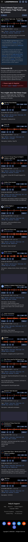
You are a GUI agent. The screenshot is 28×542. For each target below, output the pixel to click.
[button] (26, 2)
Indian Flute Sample (10, 182)
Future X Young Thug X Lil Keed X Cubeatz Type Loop (13, 157)
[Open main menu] (2, 2)
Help (5, 506)
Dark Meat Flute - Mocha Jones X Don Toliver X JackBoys (15, 452)
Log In (9, 85)
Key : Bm (8, 243)
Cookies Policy (9, 513)
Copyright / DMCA (14, 508)
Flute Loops (18, 31)
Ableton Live (17, 33)
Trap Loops (12, 31)
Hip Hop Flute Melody (10, 102)
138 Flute (6, 478)
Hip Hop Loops (13, 115)
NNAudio (8, 455)
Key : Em (8, 265)
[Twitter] (19, 523)
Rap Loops (12, 326)
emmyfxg (8, 207)
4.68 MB (3, 243)
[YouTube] (9, 523)
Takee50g (8, 184)
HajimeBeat (8, 392)
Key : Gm (8, 467)
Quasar (6, 337)
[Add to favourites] (10, 26)
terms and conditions (16, 56)
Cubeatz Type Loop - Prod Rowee (13, 19)
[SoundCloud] (24, 523)
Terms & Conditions (9, 511)
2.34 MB (3, 138)
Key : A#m (8, 438)
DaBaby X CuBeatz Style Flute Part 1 (14, 285)
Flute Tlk (6, 124)
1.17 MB (3, 33)
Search (25, 15)
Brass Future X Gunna (10, 251)
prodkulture (9, 287)
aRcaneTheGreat (10, 315)
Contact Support (18, 506)
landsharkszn (9, 160)
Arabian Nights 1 (9, 206)
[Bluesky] (14, 523)
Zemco (7, 480)
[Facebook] (4, 523)
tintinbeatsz (8, 426)
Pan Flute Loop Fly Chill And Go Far (14, 359)
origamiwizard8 (9, 339)
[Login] (20, 2)
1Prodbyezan (9, 253)
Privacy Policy (19, 511)
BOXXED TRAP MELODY (10, 391)
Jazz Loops (12, 194)
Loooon (7, 20)
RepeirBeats (8, 361)
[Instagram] (14, 527)
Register (15, 85)
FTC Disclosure (18, 513)
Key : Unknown (9, 33)
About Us (10, 506)
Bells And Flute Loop (10, 229)
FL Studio (12, 138)
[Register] (23, 2)
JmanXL (7, 104)
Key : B (7, 351)
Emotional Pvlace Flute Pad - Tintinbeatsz (12, 424)
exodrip (7, 126)
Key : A (7, 138)
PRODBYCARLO (9, 231)
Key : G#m (8, 299)
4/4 (23, 31)
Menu (4, 15)
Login (4, 26)
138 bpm (6, 31)
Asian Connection (9, 313)
